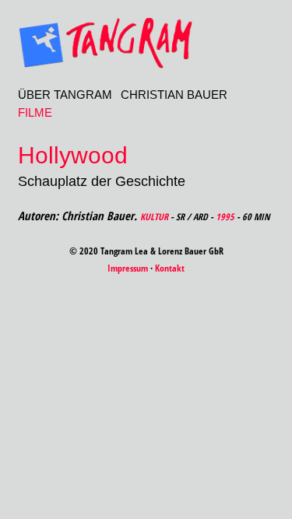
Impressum (127, 268)
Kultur (154, 216)
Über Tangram (65, 94)
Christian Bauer (174, 94)
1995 (225, 216)
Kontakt (170, 268)
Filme (35, 112)
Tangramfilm (146, 42)
